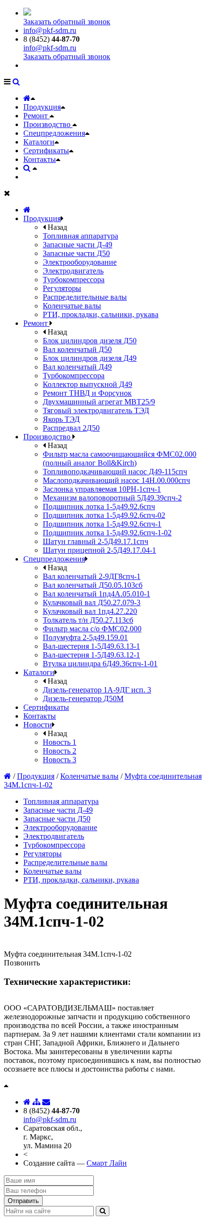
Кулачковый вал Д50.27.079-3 (91, 602)
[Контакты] (46, 1102)
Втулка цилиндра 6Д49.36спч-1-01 (100, 663)
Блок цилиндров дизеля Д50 (90, 341)
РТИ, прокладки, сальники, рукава (100, 314)
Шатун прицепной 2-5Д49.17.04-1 (99, 550)
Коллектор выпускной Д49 (87, 384)
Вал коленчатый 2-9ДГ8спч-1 (91, 576)
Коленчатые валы (72, 306)
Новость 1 (59, 742)
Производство (47, 124)
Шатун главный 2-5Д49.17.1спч (95, 541)
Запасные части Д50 (76, 253)
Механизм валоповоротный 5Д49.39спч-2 (112, 498)
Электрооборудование (80, 262)
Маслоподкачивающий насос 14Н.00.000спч (116, 480)
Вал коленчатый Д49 (77, 367)
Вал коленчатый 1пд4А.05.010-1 (96, 594)
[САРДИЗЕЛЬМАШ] (27, 13)
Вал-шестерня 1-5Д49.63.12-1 (91, 655)
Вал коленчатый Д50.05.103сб (92, 585)
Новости (37, 725)
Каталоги (38, 142)
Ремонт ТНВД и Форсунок (87, 393)
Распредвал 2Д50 (71, 428)
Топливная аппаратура (80, 236)
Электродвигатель (73, 271)
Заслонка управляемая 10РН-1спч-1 (102, 489)
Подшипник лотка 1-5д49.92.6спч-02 (104, 515)
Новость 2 (59, 751)
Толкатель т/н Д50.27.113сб (88, 620)
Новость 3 (59, 759)
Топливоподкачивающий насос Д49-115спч (115, 471)
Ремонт (36, 116)
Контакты (39, 159)
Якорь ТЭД (61, 419)
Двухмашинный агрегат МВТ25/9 (99, 402)
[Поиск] (16, 82)
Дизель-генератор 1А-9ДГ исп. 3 (97, 690)
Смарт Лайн (107, 1163)
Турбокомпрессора (73, 279)
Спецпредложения (54, 133)
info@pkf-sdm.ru (49, 30)
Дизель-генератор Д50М (83, 698)
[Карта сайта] (36, 1102)
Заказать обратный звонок (66, 21)
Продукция (42, 107)
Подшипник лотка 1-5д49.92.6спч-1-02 (107, 533)
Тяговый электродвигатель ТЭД (96, 410)
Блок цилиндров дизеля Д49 (90, 358)
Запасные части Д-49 (77, 245)
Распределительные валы (85, 297)
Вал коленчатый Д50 (77, 349)
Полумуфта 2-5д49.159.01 (85, 637)
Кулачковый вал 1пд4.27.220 (90, 611)
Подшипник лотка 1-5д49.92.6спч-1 (102, 524)
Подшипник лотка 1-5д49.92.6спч (99, 506)
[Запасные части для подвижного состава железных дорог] (27, 210)
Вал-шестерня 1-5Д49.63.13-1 (91, 646)
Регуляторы (62, 288)
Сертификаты (46, 150)
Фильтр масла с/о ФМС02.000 (92, 629)
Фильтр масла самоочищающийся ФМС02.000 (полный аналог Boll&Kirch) (119, 458)
